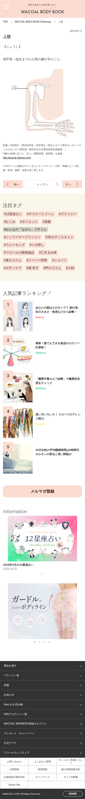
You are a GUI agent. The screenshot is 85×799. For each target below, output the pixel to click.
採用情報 (42, 769)
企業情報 (14, 769)
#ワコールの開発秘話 (19, 252)
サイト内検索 (71, 777)
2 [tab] (40, 643)
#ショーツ (59, 260)
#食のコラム (13, 260)
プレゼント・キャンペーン (19, 733)
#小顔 (70, 268)
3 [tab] (44, 643)
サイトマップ (42, 777)
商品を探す (10, 665)
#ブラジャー (67, 214)
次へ (68, 184)
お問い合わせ (14, 761)
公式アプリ (10, 742)
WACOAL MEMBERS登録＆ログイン (25, 723)
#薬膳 (47, 221)
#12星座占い (13, 214)
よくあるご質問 (42, 761)
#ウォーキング (14, 244)
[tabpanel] (42, 543)
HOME (73, 793)
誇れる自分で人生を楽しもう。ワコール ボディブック (42, 9)
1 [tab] (42, 575)
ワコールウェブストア (16, 752)
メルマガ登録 (42, 491)
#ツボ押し (37, 244)
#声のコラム (52, 268)
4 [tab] (49, 643)
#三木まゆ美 (48, 252)
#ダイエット (29, 221)
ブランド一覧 (11, 675)
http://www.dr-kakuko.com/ (17, 157)
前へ (17, 184)
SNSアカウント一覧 (15, 714)
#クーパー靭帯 (36, 260)
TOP (5, 21)
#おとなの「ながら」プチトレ (25, 229)
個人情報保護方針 (70, 769)
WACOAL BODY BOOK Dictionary (33, 21)
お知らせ (9, 694)
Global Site (14, 784)
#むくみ (9, 221)
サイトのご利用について (71, 761)
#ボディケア (13, 268)
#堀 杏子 (32, 268)
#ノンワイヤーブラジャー (22, 237)
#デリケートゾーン (40, 214)
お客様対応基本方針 (14, 777)
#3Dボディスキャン (59, 237)
